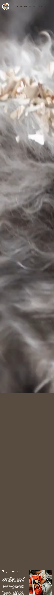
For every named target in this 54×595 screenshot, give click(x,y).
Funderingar (38, 6)
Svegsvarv (29, 6)
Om (17, 6)
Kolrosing (34, 6)
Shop (42, 6)
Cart (51, 6)
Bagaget (21, 6)
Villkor (45, 6)
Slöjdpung (25, 6)
